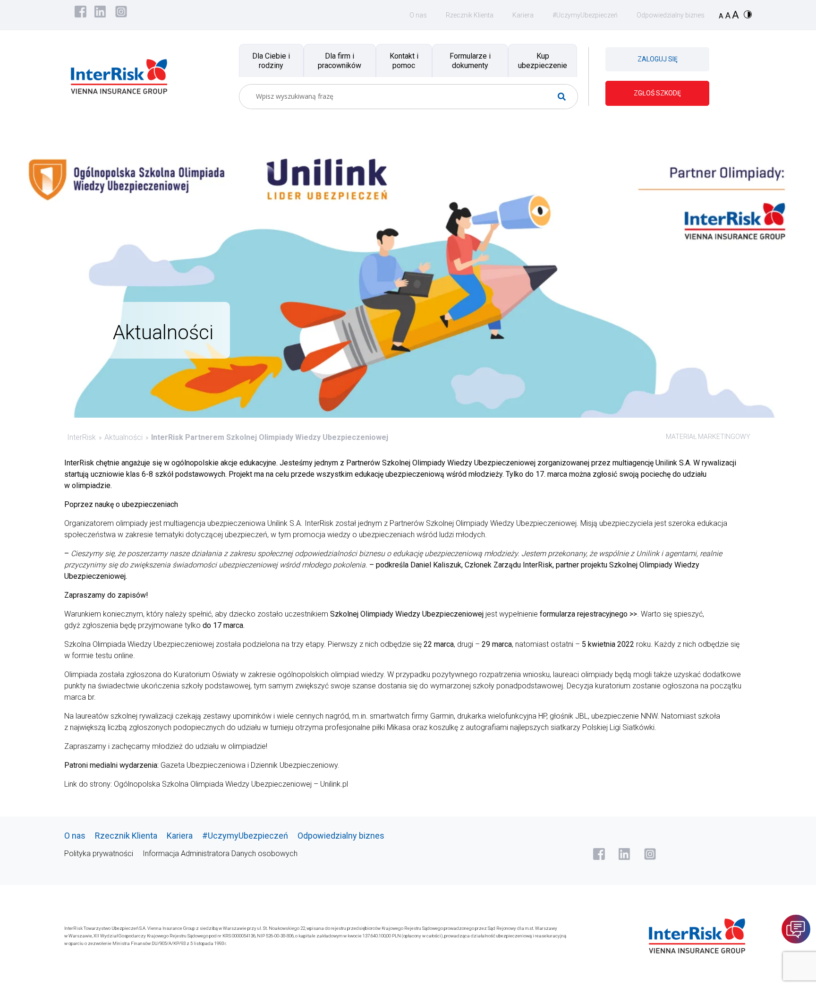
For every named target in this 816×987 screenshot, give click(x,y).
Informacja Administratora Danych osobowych (220, 853)
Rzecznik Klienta (469, 15)
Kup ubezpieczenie (542, 60)
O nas (418, 15)
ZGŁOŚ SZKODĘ (657, 93)
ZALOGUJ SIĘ (658, 59)
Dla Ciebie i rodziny (271, 60)
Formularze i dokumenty (470, 60)
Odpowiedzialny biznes (671, 15)
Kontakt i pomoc (404, 60)
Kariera (523, 15)
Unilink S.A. (285, 523)
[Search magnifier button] (565, 97)
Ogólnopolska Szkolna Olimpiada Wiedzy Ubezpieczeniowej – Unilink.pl (231, 784)
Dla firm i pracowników (339, 60)
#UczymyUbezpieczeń (585, 15)
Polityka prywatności (98, 853)
